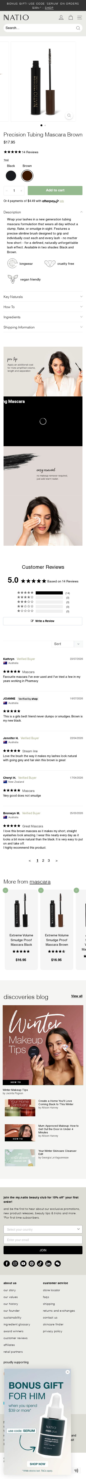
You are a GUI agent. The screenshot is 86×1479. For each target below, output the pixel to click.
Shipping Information (19, 327)
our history (11, 1303)
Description (12, 212)
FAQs (46, 1296)
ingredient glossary (17, 1324)
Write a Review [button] (44, 621)
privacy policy (52, 1331)
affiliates (9, 1344)
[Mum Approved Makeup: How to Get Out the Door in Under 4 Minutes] (20, 1132)
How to (16, 1082)
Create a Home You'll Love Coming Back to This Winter (55, 1102)
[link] (37, 1422)
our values (11, 1296)
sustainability (12, 1317)
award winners (14, 1331)
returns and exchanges (59, 1310)
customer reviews (16, 1337)
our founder (12, 1310)
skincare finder (53, 1324)
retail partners (13, 1351)
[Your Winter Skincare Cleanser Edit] (20, 1157)
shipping (49, 1303)
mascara (40, 881)
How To (9, 306)
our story (10, 1290)
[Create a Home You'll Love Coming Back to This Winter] (20, 1107)
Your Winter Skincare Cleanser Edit (57, 1152)
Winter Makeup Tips (15, 1089)
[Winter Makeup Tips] (43, 1045)
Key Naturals (13, 296)
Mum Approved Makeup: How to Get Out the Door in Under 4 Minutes (58, 1129)
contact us (50, 1317)
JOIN (43, 1250)
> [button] (57, 860)
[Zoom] (69, 115)
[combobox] (43, 28)
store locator (51, 1290)
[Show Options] (78, 1229)
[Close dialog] (68, 1372)
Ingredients (12, 317)
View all (76, 996)
